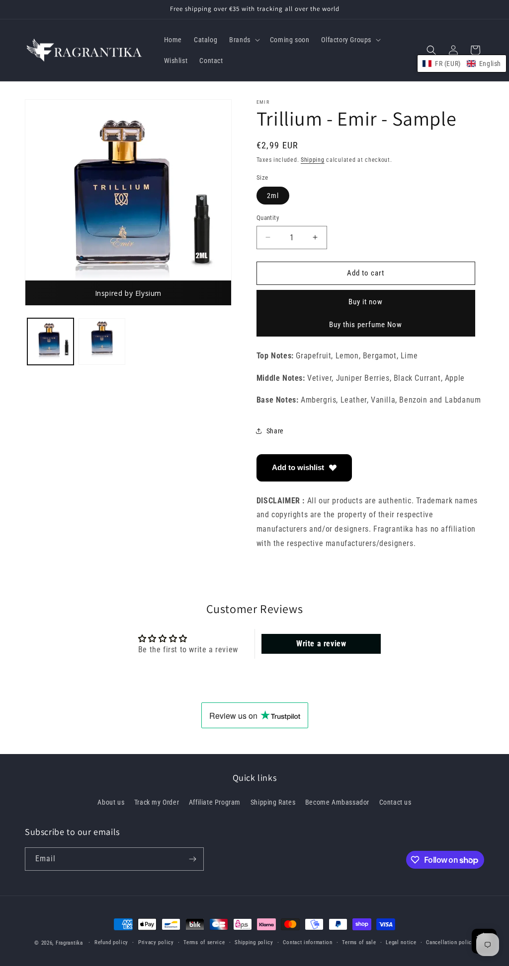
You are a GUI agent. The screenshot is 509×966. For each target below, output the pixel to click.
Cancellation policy (450, 942)
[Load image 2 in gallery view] (102, 341)
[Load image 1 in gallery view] (50, 341)
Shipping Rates (273, 802)
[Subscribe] (192, 859)
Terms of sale (359, 942)
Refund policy (111, 942)
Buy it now (365, 301)
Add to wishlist (298, 467)
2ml (273, 196)
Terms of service (204, 942)
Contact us (395, 802)
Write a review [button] (321, 643)
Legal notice (401, 942)
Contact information (307, 942)
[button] (243, 39)
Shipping (313, 159)
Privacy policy (156, 942)
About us (110, 802)
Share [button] (275, 431)
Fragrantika (69, 943)
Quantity (267, 217)
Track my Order (156, 802)
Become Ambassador (337, 802)
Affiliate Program (215, 802)
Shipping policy (254, 942)
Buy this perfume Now (365, 324)
